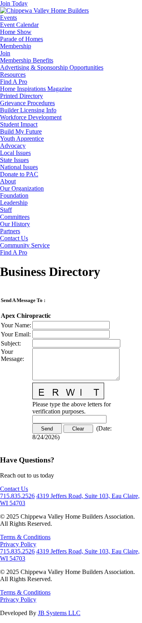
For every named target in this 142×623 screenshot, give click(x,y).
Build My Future (21, 131)
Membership (15, 46)
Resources (13, 74)
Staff (6, 209)
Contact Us (14, 238)
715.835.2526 (17, 496)
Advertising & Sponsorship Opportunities (51, 67)
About (8, 181)
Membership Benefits (26, 60)
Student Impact (18, 124)
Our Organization (22, 188)
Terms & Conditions (25, 537)
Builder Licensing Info (28, 110)
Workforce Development (31, 117)
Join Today (14, 3)
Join (5, 53)
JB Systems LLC (59, 613)
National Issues (19, 167)
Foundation (14, 195)
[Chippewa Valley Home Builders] (44, 10)
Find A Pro (13, 81)
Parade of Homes (21, 39)
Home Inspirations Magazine (36, 88)
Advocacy (13, 145)
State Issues (14, 160)
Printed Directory (21, 96)
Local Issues (15, 152)
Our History (15, 224)
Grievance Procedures (27, 103)
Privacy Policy (18, 544)
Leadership (14, 202)
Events (8, 17)
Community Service (25, 245)
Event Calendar (19, 24)
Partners (10, 231)
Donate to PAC (19, 174)
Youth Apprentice (22, 138)
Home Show (16, 31)
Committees (15, 216)
